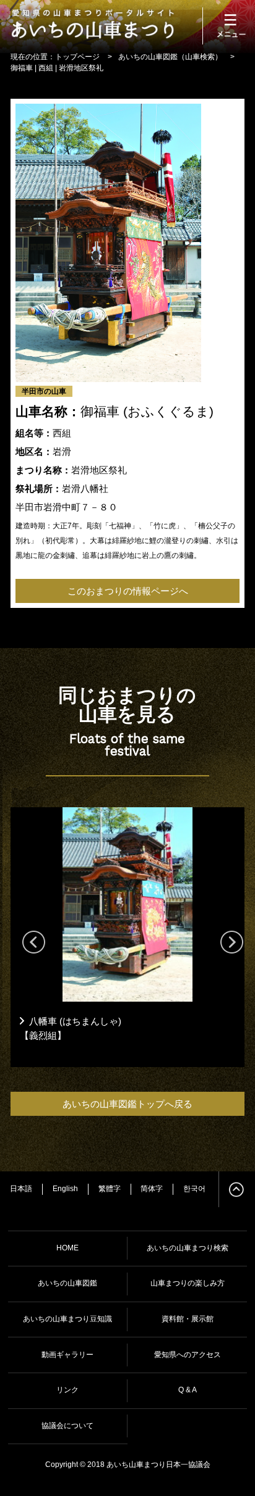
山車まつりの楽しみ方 (187, 1283)
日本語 (21, 1188)
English (65, 1188)
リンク (67, 1390)
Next (226, 937)
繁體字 (109, 1188)
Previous (28, 937)
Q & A (187, 1390)
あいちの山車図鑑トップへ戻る (127, 1104)
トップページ (77, 56)
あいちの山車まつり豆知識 (67, 1319)
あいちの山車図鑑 (67, 1283)
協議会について (67, 1425)
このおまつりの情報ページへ (127, 591)
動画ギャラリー (67, 1354)
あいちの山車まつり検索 (187, 1248)
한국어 (194, 1188)
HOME (67, 1248)
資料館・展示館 (188, 1319)
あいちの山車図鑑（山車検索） (170, 56)
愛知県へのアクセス (187, 1354)
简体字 (151, 1188)
